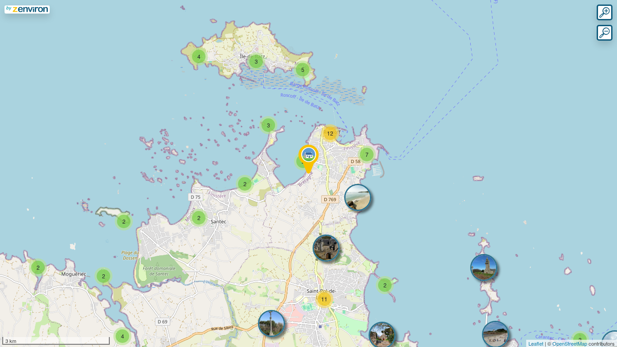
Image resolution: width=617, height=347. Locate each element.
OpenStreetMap (569, 343)
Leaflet (535, 343)
